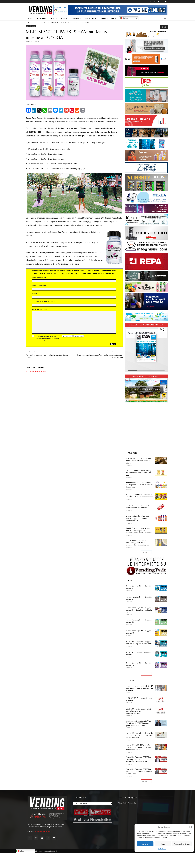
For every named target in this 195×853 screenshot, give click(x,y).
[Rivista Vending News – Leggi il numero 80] (161, 622)
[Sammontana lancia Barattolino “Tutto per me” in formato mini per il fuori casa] (161, 484)
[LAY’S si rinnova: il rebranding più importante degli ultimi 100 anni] (161, 472)
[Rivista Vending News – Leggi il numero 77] (161, 654)
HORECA (103, 18)
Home (30, 23)
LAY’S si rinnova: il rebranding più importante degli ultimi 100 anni (138, 472)
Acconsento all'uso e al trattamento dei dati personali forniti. (47, 338)
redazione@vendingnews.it (43, 831)
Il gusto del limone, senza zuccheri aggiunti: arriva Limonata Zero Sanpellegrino (137, 542)
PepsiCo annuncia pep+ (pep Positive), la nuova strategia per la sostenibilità (100, 356)
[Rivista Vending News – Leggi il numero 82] (161, 599)
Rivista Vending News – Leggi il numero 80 (139, 620)
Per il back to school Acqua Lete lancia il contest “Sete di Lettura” (47, 356)
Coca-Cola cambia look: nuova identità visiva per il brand (138, 506)
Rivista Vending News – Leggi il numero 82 (139, 598)
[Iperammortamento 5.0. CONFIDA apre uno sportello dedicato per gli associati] (161, 688)
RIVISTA (64, 18)
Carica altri (145, 552)
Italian (125, 18)
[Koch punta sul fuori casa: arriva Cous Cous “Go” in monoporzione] (161, 496)
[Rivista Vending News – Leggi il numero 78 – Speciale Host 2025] (161, 643)
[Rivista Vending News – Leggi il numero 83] (161, 588)
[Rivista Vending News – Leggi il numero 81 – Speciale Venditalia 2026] (161, 610)
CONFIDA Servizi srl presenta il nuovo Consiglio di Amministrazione (138, 711)
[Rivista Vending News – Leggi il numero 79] (161, 632)
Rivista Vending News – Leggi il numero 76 (139, 664)
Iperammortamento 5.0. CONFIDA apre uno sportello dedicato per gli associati (139, 688)
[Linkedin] (158, 1)
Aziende (42, 23)
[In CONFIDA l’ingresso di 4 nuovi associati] (161, 700)
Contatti (114, 18)
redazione (29, 42)
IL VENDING (41, 18)
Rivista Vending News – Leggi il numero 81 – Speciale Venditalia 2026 (139, 609)
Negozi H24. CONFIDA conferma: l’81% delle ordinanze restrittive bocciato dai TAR (139, 747)
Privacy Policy (122, 803)
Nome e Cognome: (39, 277)
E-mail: (35, 293)
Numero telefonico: (40, 285)
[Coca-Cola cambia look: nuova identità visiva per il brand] (161, 507)
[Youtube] (165, 1)
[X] (162, 1)
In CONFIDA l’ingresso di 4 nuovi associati (139, 699)
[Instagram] (154, 1)
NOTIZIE (53, 18)
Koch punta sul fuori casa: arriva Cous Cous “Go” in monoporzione (139, 495)
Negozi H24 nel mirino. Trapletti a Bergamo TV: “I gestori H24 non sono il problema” (139, 735)
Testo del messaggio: (41, 309)
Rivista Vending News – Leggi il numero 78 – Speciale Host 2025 (139, 642)
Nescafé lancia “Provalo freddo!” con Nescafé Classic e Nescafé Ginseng (139, 460)
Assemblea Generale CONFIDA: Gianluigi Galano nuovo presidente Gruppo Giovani (138, 759)
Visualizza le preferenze (182, 844)
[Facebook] (151, 1)
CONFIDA (132, 680)
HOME (30, 18)
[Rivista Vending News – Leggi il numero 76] (161, 665)
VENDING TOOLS (90, 18)
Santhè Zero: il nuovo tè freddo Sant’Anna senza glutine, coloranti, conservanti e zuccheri (139, 530)
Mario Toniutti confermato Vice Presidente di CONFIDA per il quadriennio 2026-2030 (138, 723)
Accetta (145, 844)
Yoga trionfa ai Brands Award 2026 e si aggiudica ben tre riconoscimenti (137, 518)
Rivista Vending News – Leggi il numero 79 (139, 631)
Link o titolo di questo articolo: (44, 301)
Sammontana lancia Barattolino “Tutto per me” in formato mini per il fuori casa (139, 484)
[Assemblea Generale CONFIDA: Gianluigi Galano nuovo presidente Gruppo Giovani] (161, 759)
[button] (190, 827)
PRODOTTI (132, 453)
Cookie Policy (162, 849)
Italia (35, 23)
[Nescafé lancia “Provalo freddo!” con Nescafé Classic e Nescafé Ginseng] (161, 460)
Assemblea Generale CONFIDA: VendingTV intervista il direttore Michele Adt (139, 771)
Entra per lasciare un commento (36, 371)
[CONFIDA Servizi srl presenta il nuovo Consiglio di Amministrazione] (161, 711)
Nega (163, 844)
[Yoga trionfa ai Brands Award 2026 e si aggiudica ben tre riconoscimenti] (161, 518)
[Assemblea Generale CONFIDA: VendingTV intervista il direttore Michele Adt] (161, 771)
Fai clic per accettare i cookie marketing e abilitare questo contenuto (146, 390)
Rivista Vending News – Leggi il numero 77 (139, 653)
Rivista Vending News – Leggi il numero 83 (139, 587)
